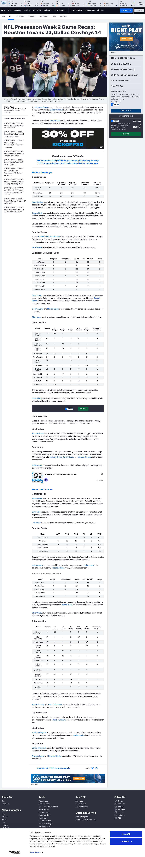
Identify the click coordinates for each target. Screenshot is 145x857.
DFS (54, 16)
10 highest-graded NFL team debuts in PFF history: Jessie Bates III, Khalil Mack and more (14, 191)
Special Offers (81, 804)
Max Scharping (38, 704)
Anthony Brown (56, 457)
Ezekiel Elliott (43, 236)
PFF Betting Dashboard (67, 160)
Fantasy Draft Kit (45, 821)
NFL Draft (44, 16)
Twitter (120, 801)
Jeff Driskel (36, 523)
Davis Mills (36, 512)
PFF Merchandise (82, 807)
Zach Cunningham (39, 733)
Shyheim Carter (38, 756)
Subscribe (79, 801)
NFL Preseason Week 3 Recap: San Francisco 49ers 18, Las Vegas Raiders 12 (14, 210)
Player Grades (44, 809)
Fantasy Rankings (45, 824)
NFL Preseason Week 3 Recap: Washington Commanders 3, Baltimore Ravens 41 (13, 172)
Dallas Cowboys (42, 172)
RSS (119, 818)
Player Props (43, 801)
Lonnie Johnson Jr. (39, 748)
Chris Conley (37, 613)
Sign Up (83, 409)
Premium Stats (44, 812)
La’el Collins (36, 398)
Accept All (126, 834)
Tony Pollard (55, 236)
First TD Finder (44, 804)
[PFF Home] (3, 10)
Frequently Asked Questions (86, 819)
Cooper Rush (37, 213)
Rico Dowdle (37, 247)
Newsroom (6, 804)
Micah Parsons (38, 433)
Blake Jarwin (37, 317)
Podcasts (121, 815)
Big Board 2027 (44, 826)
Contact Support (82, 817)
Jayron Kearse (68, 457)
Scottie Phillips (58, 568)
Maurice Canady (84, 457)
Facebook (121, 809)
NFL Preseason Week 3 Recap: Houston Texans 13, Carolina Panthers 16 (14, 153)
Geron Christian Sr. (55, 704)
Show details (35, 852)
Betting (63, 16)
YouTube (121, 807)
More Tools (126, 111)
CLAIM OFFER (126, 10)
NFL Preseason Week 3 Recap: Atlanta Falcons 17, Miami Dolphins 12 (13, 162)
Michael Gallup (53, 309)
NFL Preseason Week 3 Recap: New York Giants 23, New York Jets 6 (14, 125)
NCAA (3, 5)
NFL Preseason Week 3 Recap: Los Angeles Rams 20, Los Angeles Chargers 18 (14, 181)
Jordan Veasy (67, 605)
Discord (120, 812)
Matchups (42, 818)
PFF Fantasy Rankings (89, 160)
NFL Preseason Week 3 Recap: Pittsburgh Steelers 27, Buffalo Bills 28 (15, 201)
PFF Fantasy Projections (48, 163)
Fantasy (20, 16)
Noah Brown (37, 295)
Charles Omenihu (59, 720)
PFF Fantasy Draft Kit (46, 160)
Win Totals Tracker (88, 163)
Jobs (4, 801)
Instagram (121, 804)
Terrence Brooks (54, 756)
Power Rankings (45, 815)
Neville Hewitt (78, 735)
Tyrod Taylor (37, 498)
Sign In (139, 10)
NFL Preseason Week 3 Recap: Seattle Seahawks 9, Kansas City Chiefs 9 (14, 134)
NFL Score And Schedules (48, 807)
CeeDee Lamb (38, 309)
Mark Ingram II (37, 565)
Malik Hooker (37, 465)
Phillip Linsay (89, 565)
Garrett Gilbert (38, 202)
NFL (3, 2)
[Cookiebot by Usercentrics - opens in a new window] (15, 852)
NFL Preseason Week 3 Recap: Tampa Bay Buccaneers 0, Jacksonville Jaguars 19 (13, 144)
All (3, 16)
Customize (125, 841)
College (31, 16)
